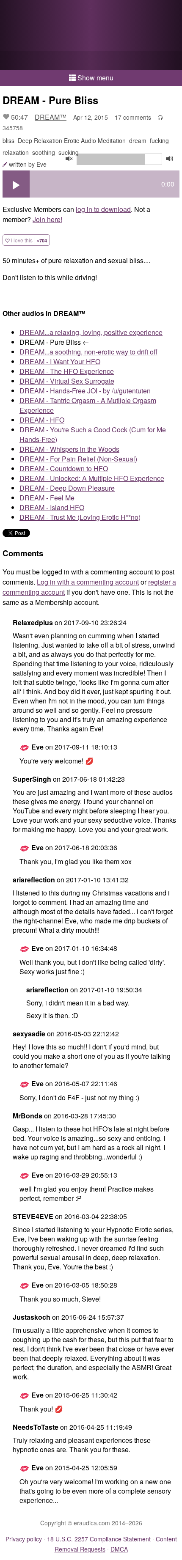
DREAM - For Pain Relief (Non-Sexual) (78, 459)
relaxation (16, 152)
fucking (159, 140)
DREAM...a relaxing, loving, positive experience (91, 332)
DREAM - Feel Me (46, 498)
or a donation (91, 60)
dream (137, 140)
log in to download (103, 209)
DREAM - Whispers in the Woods (69, 449)
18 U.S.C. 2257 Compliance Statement (99, 1539)
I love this (28, 240)
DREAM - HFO (41, 420)
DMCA (119, 1549)
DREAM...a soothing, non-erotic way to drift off (88, 352)
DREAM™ (50, 117)
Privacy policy (24, 1539)
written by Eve (28, 164)
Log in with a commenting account (88, 582)
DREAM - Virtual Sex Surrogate (66, 381)
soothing (43, 152)
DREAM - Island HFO (51, 507)
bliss (8, 140)
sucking (68, 152)
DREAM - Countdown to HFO (63, 468)
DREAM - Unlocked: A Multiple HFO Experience (91, 478)
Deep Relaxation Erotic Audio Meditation (72, 140)
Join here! (47, 219)
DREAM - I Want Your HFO (59, 361)
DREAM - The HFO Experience (66, 371)
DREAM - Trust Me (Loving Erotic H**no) (80, 517)
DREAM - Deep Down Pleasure (67, 488)
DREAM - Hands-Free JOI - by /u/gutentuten (85, 390)
